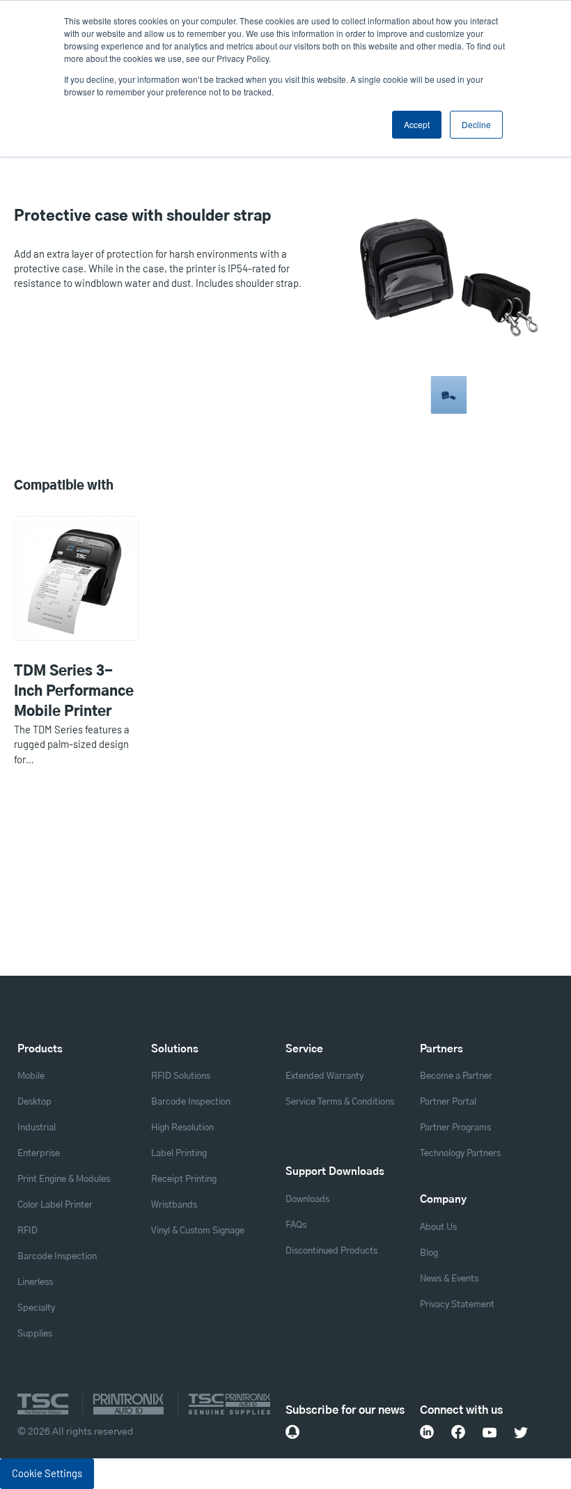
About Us (438, 1227)
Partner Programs (455, 1127)
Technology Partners (460, 1153)
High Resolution (182, 1127)
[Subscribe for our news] (292, 1432)
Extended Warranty (324, 1076)
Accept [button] (417, 124)
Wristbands (174, 1205)
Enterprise (38, 1153)
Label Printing (179, 1153)
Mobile (31, 1076)
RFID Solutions (180, 1076)
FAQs (296, 1225)
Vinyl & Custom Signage (197, 1230)
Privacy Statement (457, 1304)
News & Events (449, 1279)
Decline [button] (476, 124)
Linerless (35, 1282)
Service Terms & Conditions (340, 1102)
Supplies (34, 1334)
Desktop (34, 1102)
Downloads (307, 1199)
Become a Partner (456, 1076)
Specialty (36, 1308)
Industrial (36, 1127)
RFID (27, 1230)
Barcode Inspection (57, 1256)
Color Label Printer (55, 1205)
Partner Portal (448, 1102)
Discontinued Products (331, 1251)
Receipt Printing (184, 1179)
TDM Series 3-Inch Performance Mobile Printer (74, 691)
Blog (429, 1253)
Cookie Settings (47, 1473)
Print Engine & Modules (63, 1179)
